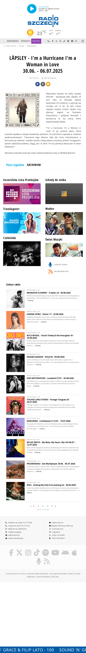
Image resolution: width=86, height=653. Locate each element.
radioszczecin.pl (13, 535)
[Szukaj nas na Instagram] (28, 550)
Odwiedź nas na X (56, 41)
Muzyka (36, 41)
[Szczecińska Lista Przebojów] (22, 193)
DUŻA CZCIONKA (58, 535)
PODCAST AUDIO (60, 265)
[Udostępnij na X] (43, 84)
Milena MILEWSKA (49, 78)
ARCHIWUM (34, 165)
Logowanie (56, 532)
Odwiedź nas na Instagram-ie (60, 41)
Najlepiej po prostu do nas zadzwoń (49, 41)
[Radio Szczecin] (43, 21)
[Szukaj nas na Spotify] (45, 550)
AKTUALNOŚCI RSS (61, 271)
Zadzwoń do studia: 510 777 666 (20, 523)
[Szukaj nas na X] (19, 550)
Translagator (11, 209)
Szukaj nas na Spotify (68, 41)
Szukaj (76, 41)
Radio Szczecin (11, 46)
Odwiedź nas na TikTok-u (64, 41)
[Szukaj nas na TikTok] (36, 550)
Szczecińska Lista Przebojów (21, 180)
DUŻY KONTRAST (58, 538)
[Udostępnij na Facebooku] (37, 84)
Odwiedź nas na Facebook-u (53, 41)
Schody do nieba (55, 180)
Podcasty (25, 41)
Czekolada (9, 238)
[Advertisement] (23, 600)
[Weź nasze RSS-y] (47, 558)
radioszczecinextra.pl (15, 538)
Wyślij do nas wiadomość (72, 41)
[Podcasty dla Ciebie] (39, 558)
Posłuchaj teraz (57, 529)
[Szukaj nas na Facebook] (11, 550)
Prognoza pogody (14, 532)
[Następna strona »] (55, 506)
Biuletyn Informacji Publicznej (62, 526)
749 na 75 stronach (43, 509)
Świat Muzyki (53, 239)
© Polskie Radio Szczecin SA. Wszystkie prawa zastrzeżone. (27, 574)
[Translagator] (22, 222)
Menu (82, 41)
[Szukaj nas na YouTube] (55, 550)
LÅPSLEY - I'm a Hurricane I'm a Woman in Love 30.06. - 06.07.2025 (42, 64)
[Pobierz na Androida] (65, 550)
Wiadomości (13, 41)
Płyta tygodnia (31, 46)
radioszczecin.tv (57, 523)
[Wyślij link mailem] (48, 84)
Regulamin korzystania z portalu (62, 574)
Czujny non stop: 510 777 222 (19, 526)
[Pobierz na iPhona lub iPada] (74, 550)
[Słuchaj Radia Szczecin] (31, 8)
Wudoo (49, 209)
